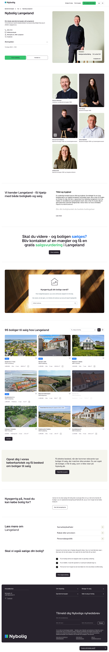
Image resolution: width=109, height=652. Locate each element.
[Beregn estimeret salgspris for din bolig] (75, 303)
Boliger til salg (86, 589)
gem (36, 358)
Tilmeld (101, 623)
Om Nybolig (60, 589)
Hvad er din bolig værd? (88, 648)
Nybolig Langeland (27, 8)
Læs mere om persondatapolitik (80, 638)
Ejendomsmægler (9, 8)
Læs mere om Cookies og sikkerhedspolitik (61, 638)
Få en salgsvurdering (63, 575)
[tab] (19, 355)
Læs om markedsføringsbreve (96, 638)
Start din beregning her (60, 507)
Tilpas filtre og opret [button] (62, 472)
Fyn (18, 8)
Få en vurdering (15, 57)
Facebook (9, 37)
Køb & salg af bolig (88, 594)
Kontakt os (37, 57)
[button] (59, 216)
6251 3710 (9, 30)
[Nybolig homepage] (16, 637)
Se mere (8, 438)
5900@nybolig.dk (11, 32)
